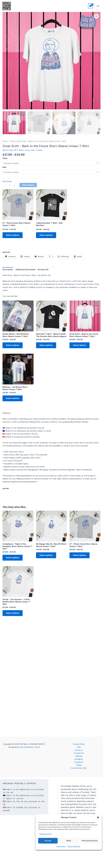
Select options (12, 235)
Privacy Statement (73, 846)
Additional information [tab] (25, 269)
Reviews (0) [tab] (43, 269)
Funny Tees (30, 150)
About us (79, 750)
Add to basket (28, 185)
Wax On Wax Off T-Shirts (13, 150)
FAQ (79, 747)
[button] (98, 817)
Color (5, 158)
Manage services (45, 834)
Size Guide (7, 181)
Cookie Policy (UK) (79, 768)
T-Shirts (12, 141)
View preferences (89, 840)
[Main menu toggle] (97, 5)
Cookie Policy (61, 846)
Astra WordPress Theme (29, 747)
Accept (48, 840)
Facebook (79, 762)
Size (4, 167)
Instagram (78, 759)
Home (5, 141)
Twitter (79, 765)
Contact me (79, 753)
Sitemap (78, 756)
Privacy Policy (79, 744)
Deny (68, 840)
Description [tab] (8, 269)
